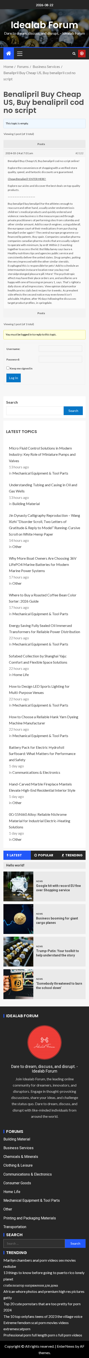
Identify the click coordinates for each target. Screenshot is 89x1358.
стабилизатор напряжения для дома (30, 1285)
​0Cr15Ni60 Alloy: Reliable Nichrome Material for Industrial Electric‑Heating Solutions (39, 820)
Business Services (18, 1148)
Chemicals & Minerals (20, 1156)
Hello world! (15, 865)
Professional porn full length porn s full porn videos (42, 1335)
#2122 (80, 153)
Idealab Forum (44, 25)
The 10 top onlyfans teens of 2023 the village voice (42, 1316)
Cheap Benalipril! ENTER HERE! (27, 179)
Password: (13, 359)
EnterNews (65, 1346)
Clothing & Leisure (18, 1165)
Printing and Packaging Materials (29, 1218)
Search (12, 402)
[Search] (74, 53)
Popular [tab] (45, 855)
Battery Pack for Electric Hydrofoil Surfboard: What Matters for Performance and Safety (42, 753)
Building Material (26, 503)
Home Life (20, 674)
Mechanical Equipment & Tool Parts (40, 473)
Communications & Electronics (36, 772)
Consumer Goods (17, 1183)
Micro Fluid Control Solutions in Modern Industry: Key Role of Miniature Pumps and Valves (42, 454)
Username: (13, 349)
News (39, 881)
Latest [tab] (16, 855)
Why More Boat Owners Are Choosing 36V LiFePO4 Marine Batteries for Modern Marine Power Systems (42, 564)
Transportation (14, 1227)
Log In (13, 378)
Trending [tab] (74, 855)
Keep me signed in (21, 368)
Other (17, 546)
